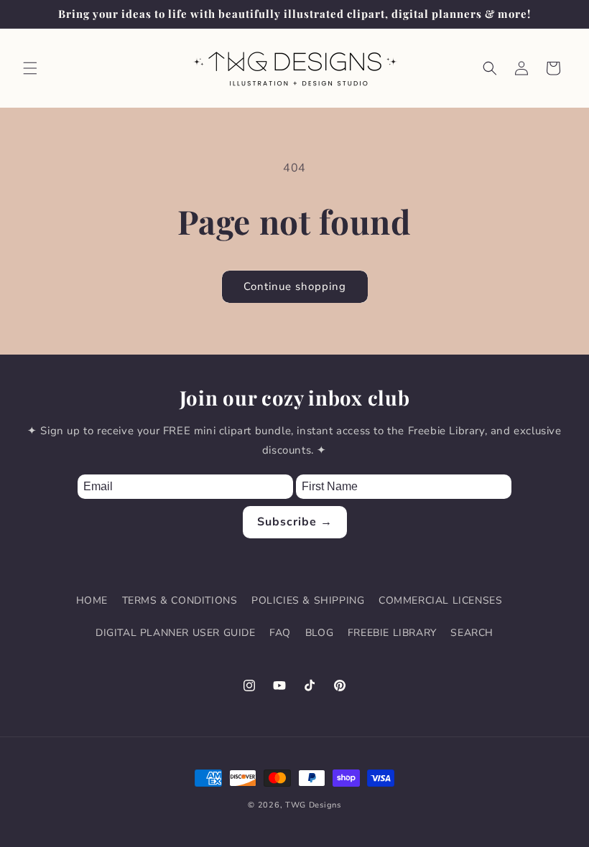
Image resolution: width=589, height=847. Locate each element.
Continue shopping (295, 286)
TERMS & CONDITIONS (180, 600)
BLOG (319, 633)
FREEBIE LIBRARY (392, 633)
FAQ (280, 633)
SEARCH (471, 633)
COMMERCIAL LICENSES (440, 600)
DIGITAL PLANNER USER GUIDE (176, 633)
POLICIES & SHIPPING (307, 600)
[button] (30, 68)
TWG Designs (313, 805)
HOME (92, 600)
